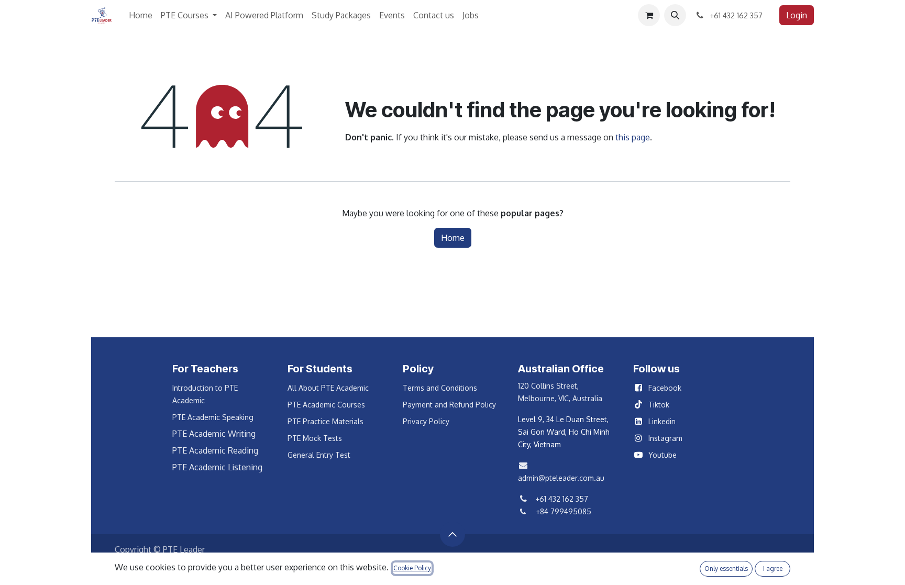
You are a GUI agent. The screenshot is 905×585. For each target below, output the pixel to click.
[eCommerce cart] (649, 15)
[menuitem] (141, 15)
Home (453, 238)
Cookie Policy (412, 568)
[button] (675, 15)
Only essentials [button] (726, 568)
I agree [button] (772, 568)
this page (632, 137)
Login (796, 15)
